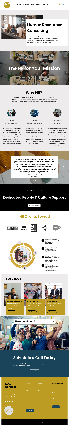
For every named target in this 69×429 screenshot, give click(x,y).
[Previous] (5, 167)
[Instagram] (8, 401)
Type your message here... (31, 397)
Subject (39, 390)
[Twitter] (10, 401)
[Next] (63, 167)
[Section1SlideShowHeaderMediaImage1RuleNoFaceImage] (33, 180)
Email (27, 390)
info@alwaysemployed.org (10, 394)
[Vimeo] (12, 401)
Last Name (40, 383)
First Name (28, 383)
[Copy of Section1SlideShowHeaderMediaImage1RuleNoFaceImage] (35, 180)
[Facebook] (5, 401)
